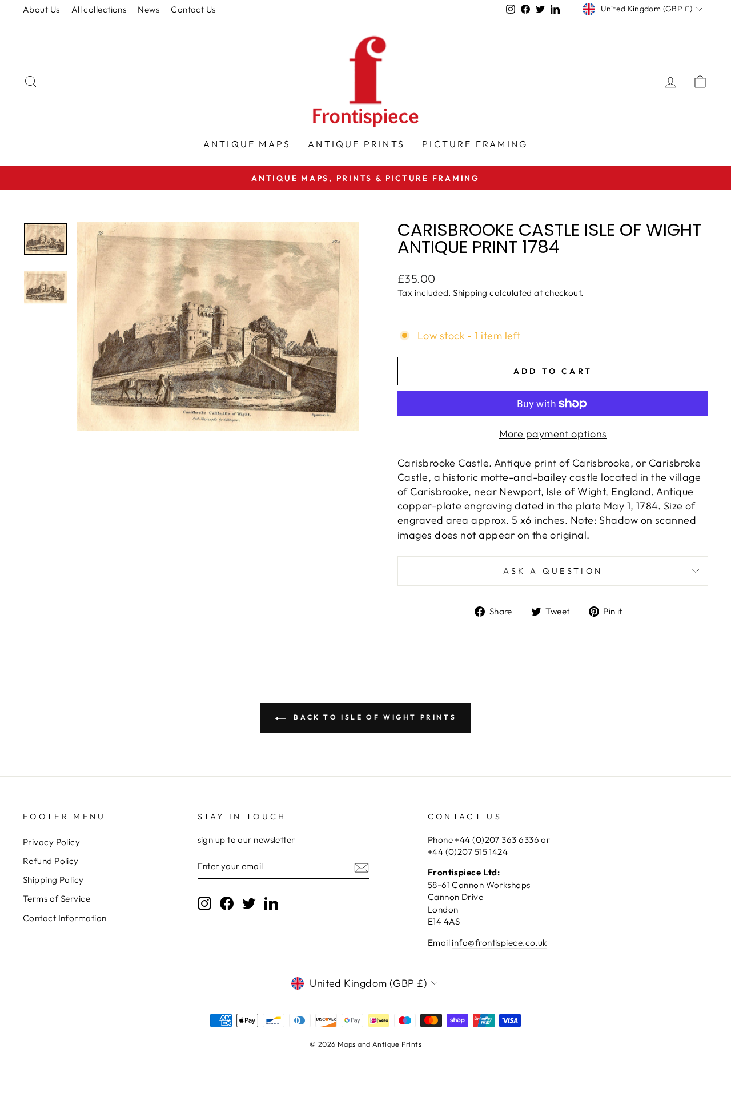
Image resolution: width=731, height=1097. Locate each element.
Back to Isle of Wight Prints (373, 717)
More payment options (553, 433)
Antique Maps (247, 144)
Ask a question (553, 571)
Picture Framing (475, 144)
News (148, 9)
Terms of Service (56, 898)
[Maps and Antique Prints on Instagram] (204, 903)
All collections (99, 9)
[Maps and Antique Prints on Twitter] (249, 903)
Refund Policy (51, 860)
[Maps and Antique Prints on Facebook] (227, 903)
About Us (41, 9)
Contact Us (193, 9)
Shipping (470, 292)
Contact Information (65, 918)
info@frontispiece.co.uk (499, 942)
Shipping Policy (53, 879)
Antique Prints (356, 144)
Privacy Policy (51, 842)
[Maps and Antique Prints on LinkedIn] (271, 903)
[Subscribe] (361, 866)
